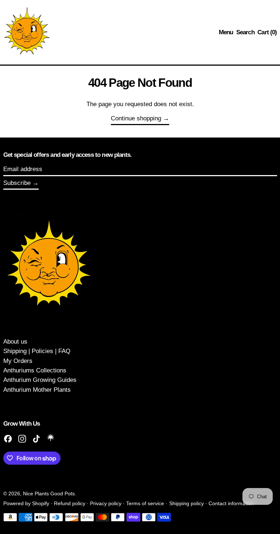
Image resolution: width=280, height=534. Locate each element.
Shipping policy (186, 503)
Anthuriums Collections (34, 370)
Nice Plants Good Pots (49, 493)
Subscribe (17, 182)
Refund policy (69, 503)
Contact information (231, 503)
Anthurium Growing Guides (40, 379)
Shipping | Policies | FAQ (36, 351)
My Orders (17, 360)
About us (15, 341)
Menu (226, 32)
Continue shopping (136, 118)
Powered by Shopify (26, 503)
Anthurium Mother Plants (37, 389)
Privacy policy (105, 503)
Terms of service (145, 503)
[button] (245, 32)
